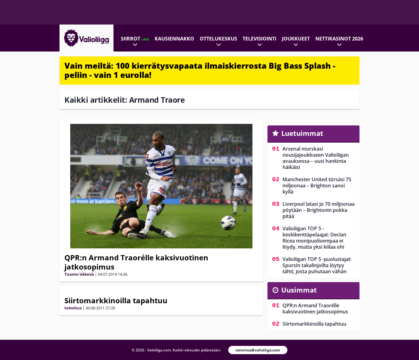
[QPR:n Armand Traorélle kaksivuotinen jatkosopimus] (161, 186)
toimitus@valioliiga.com (258, 350)
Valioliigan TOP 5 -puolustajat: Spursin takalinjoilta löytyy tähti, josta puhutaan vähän (317, 265)
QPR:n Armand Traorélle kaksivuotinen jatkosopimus (136, 262)
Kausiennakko (174, 38)
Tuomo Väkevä (79, 274)
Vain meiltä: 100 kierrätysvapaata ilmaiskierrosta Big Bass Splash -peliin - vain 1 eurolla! (199, 70)
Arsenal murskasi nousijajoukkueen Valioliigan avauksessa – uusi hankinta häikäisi (316, 157)
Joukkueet (296, 38)
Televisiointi (259, 38)
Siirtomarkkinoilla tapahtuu (115, 300)
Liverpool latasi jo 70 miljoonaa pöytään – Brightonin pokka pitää (319, 210)
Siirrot (135, 38)
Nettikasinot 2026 (339, 38)
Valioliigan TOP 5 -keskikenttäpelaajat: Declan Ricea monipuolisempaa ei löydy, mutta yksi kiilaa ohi (314, 237)
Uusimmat (299, 289)
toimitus (73, 308)
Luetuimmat (302, 133)
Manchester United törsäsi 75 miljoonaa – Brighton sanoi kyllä (317, 185)
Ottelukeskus (218, 38)
